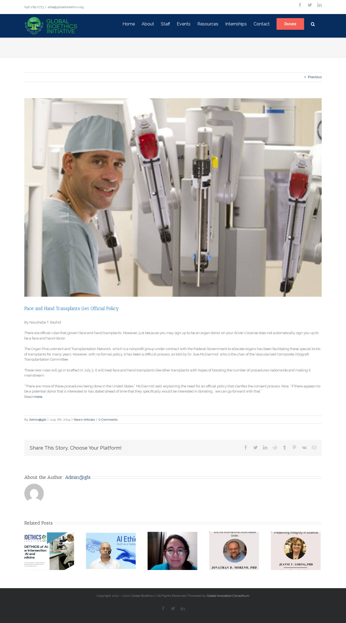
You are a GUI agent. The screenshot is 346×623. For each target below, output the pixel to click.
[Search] (313, 23)
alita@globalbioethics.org (66, 7)
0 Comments (108, 419)
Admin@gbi (37, 419)
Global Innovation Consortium (228, 596)
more (38, 397)
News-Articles (84, 419)
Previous (315, 77)
